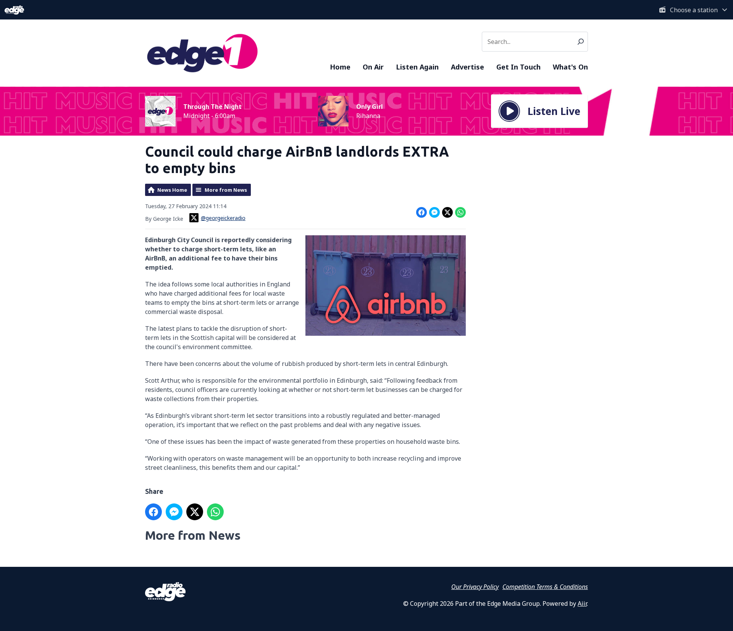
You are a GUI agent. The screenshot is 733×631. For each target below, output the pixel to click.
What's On (570, 66)
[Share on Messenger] (434, 212)
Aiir (582, 603)
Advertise (467, 66)
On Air (373, 66)
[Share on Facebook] (421, 212)
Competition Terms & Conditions (545, 586)
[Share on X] (447, 212)
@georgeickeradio (223, 218)
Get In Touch (518, 66)
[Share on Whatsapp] (460, 212)
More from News (226, 189)
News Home (172, 189)
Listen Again (417, 66)
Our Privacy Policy (475, 586)
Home (340, 66)
